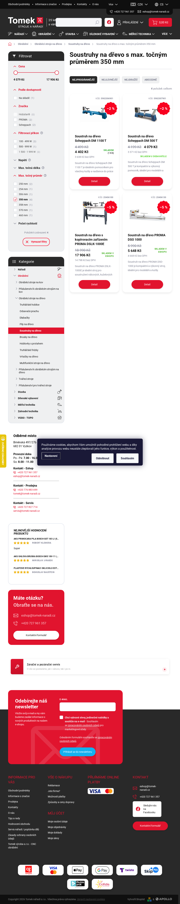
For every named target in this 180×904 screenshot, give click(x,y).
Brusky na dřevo (28, 337)
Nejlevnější (109, 79)
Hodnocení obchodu (19, 824)
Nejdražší (130, 79)
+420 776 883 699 (27, 489)
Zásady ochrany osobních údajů (22, 837)
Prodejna (67, 4)
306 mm (25, 194)
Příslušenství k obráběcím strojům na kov (39, 290)
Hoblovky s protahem (31, 343)
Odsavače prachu (29, 311)
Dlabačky (25, 317)
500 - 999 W (27, 146)
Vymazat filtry (39, 241)
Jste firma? (54, 791)
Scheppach (27, 124)
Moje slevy (53, 838)
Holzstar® (26, 114)
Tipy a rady (14, 818)
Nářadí (21, 269)
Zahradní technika (28, 411)
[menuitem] (18, 34)
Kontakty (82, 4)
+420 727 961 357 (27, 472)
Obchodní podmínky (19, 4)
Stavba (22, 392)
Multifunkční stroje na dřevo (35, 363)
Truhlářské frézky (29, 350)
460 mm (25, 215)
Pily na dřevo (27, 324)
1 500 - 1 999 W (29, 151)
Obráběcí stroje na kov (31, 282)
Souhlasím (127, 458)
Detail (94, 181)
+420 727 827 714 (27, 507)
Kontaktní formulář (36, 635)
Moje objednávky (57, 827)
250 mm (25, 183)
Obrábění (23, 275)
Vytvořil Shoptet (136, 899)
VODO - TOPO (25, 417)
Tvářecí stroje (26, 379)
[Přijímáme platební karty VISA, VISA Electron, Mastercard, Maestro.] (53, 870)
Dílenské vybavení (28, 398)
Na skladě (26, 98)
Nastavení (51, 455)
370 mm (25, 210)
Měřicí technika (26, 404)
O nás (95, 4)
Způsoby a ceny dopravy (61, 802)
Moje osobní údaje (58, 821)
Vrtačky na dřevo (29, 356)
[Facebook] (109, 22)
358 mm (25, 204)
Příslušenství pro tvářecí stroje (35, 385)
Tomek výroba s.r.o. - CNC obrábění (22, 846)
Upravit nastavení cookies (91, 899)
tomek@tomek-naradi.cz (26, 493)
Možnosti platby (56, 796)
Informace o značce (46, 4)
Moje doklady (55, 832)
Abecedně (150, 79)
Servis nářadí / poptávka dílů (23, 829)
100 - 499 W (27, 141)
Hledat (97, 22)
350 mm (25, 199)
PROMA (25, 119)
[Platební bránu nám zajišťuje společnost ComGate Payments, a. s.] (28, 870)
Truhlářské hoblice (29, 304)
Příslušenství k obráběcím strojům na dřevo (39, 371)
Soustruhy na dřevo (30, 330)
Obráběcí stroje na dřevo (32, 298)
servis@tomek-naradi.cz (26, 510)
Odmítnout (102, 458)
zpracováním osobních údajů (83, 725)
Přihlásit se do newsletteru (77, 751)
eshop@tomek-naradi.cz (26, 476)
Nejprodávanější (83, 79)
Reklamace (54, 785)
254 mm (25, 189)
